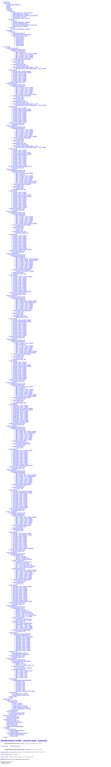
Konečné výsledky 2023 (18, 209)
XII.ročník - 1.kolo (20, 681)
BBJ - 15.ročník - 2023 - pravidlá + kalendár (26, 181)
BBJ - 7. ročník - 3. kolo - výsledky (24, 521)
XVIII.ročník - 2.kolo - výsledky (20, 407)
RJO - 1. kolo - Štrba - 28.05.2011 (24, 668)
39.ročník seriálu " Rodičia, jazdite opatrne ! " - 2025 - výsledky (31, 105)
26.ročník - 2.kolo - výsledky (20, 75)
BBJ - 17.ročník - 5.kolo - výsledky (24, 93)
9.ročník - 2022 (19, 230)
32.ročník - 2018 (20, 355)
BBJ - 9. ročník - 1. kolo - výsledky (24, 434)
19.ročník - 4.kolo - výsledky (20, 368)
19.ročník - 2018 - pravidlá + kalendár (22, 364)
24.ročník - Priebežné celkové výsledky (22, 154)
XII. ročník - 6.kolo (20, 688)
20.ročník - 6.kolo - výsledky (20, 329)
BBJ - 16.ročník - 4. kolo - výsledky (24, 133)
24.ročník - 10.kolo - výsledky (20, 165)
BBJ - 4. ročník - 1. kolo (21, 672)
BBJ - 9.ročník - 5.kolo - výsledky (24, 439)
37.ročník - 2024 (20, 139)
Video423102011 (20, 41)
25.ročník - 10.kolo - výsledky (20, 121)
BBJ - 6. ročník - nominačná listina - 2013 (26, 571)
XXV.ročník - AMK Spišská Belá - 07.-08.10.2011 (25, 25)
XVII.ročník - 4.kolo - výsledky (20, 455)
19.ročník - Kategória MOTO (20, 378)
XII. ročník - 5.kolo (20, 687)
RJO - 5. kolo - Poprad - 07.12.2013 (24, 567)
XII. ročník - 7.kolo (20, 689)
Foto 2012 (12, 11)
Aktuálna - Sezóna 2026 (12, 48)
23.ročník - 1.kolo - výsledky (20, 192)
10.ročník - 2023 (20, 188)
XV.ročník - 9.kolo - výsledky (20, 545)
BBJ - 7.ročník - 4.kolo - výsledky (24, 522)
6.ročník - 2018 (19, 358)
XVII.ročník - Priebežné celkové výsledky (23, 465)
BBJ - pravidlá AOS (20, 52)
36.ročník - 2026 (20, 60)
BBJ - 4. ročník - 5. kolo (21, 677)
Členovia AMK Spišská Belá (13, 4)
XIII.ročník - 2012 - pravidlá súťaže (24, 636)
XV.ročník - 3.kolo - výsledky (20, 537)
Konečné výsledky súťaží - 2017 (17, 423)
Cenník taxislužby (14, 731)
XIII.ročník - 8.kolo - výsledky (23, 647)
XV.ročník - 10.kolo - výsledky (20, 547)
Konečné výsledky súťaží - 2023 (17, 208)
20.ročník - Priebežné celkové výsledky (22, 321)
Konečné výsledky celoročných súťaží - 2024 (20, 166)
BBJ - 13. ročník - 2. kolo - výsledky (24, 262)
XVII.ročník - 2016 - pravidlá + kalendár (22, 450)
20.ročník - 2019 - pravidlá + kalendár (22, 320)
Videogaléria (10, 30)
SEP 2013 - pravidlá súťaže (22, 557)
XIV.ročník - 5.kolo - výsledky (20, 593)
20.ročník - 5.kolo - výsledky (20, 328)
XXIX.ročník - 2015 (21, 485)
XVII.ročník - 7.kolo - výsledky (20, 460)
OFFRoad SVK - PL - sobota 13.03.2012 (22, 12)
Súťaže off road (13, 651)
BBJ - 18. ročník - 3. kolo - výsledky (24, 57)
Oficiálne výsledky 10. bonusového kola (9, 752)
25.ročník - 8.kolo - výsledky (20, 118)
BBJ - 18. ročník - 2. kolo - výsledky (24, 56)
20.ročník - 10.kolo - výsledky (20, 335)
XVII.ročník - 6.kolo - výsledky (20, 458)
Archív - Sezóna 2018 (12, 339)
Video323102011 (20, 40)
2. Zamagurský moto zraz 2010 (17, 712)
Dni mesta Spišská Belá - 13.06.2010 (21, 29)
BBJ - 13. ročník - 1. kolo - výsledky (24, 261)
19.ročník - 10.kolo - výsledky (20, 377)
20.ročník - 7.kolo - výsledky (20, 330)
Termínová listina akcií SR (13, 718)
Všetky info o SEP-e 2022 (22, 233)
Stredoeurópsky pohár (18, 528)
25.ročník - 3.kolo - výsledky (20, 112)
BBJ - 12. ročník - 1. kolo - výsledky (24, 303)
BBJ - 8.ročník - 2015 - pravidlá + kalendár (26, 475)
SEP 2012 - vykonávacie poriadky (24, 612)
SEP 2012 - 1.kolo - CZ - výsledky (24, 616)
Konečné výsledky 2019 (18, 337)
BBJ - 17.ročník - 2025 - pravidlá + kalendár (26, 94)
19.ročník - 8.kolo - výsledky (20, 374)
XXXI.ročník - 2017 (21, 398)
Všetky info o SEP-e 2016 (22, 442)
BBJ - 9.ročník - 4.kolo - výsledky (24, 438)
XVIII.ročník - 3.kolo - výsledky (20, 411)
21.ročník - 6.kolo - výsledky (20, 284)
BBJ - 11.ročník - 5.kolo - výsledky (24, 349)
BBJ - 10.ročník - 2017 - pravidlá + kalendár (26, 394)
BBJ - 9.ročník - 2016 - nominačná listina (25, 432)
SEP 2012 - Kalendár (21, 609)
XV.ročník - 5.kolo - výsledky (20, 540)
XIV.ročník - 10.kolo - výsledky (20, 600)
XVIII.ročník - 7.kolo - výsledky (20, 416)
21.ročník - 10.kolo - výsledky (20, 290)
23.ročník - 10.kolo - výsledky (20, 207)
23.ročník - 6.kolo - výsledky (20, 201)
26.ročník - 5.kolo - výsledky (20, 79)
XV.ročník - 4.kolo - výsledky (20, 538)
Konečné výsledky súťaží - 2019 (17, 336)
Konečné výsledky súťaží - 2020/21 (18, 292)
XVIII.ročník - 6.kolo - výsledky (20, 415)
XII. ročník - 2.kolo (20, 682)
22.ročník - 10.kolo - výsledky (20, 248)
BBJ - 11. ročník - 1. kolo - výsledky (24, 343)
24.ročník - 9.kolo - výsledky (20, 163)
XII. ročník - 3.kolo (20, 684)
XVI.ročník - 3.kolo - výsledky (20, 496)
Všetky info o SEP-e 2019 (22, 317)
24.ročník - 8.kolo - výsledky (20, 162)
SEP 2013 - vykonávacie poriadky (24, 559)
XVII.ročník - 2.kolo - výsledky (20, 453)
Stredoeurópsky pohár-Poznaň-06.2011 (22, 34)
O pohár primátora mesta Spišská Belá (22, 634)
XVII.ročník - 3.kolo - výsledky (20, 454)
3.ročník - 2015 (19, 488)
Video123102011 (20, 37)
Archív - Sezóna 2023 (12, 169)
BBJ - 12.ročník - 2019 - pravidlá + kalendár (26, 301)
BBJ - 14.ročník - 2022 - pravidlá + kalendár (26, 223)
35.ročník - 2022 (20, 226)
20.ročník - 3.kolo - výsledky (20, 325)
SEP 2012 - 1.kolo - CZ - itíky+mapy (24, 613)
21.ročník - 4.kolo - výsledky (20, 281)
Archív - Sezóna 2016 (12, 426)
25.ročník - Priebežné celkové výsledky (22, 110)
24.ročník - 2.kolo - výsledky (20, 151)
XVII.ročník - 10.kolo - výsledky (20, 464)
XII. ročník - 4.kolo (20, 685)
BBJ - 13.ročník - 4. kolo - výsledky (24, 265)
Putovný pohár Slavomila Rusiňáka (15, 726)
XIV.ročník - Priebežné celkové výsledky (22, 601)
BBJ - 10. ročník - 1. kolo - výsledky (24, 386)
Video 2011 (12, 31)
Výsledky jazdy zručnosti (15, 746)
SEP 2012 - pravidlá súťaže (22, 610)
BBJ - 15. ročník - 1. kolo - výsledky (24, 173)
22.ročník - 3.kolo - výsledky (20, 238)
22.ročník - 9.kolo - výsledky (20, 246)
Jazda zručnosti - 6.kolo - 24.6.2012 (21, 18)
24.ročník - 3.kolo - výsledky (20, 155)
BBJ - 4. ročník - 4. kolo (21, 676)
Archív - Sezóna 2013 (12, 552)
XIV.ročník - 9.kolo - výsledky (20, 598)
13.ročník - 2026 (20, 63)
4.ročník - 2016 (19, 447)
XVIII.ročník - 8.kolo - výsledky (20, 417)
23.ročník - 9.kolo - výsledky (20, 205)
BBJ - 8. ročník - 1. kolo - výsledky (24, 477)
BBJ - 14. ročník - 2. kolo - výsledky (24, 218)
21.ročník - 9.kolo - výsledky (20, 288)
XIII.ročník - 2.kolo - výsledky (23, 639)
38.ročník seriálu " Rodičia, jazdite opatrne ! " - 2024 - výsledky (31, 147)
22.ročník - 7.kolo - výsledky (20, 243)
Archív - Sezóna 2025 (12, 83)
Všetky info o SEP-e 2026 (22, 65)
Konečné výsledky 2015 (18, 510)
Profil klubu (9, 8)
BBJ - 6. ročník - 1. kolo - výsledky (24, 572)
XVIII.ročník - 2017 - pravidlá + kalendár (23, 408)
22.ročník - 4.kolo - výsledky (20, 239)
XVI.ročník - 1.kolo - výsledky (20, 494)
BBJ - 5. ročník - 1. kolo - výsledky (24, 625)
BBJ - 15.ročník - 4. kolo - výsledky (24, 178)
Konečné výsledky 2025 (18, 124)
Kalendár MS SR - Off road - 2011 (21, 695)
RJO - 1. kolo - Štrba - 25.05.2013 (24, 564)
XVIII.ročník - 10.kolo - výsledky (21, 420)
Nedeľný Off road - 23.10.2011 (20, 26)
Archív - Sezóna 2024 (12, 125)
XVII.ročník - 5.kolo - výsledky (20, 457)
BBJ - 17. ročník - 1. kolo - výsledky (24, 87)
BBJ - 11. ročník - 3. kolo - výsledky (24, 347)
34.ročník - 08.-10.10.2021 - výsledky (25, 271)
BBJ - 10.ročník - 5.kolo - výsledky (24, 393)
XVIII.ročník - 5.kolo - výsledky (20, 413)
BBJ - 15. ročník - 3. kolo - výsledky (24, 177)
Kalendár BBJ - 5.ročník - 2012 (23, 624)
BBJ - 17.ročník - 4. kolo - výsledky (24, 91)
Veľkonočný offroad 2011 (19, 33)
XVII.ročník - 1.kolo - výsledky (20, 451)
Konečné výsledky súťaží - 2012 (17, 655)
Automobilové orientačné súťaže (17, 49)
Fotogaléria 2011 (14, 702)
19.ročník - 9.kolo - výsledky (20, 375)
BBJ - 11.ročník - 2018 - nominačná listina (26, 352)
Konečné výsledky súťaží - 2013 (17, 602)
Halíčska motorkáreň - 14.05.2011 (21, 707)
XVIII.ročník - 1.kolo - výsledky (20, 405)
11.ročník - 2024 (20, 141)
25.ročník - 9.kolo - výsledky (20, 120)
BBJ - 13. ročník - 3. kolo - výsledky (24, 264)
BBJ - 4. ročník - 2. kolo (21, 673)
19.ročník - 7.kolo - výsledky (20, 373)
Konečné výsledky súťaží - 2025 (17, 82)
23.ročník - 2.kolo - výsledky (20, 193)
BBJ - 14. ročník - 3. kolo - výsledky (24, 219)
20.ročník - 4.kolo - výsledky (20, 326)
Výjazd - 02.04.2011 (18, 704)
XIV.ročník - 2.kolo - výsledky (20, 589)
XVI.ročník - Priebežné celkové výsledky (22, 492)
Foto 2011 (12, 19)
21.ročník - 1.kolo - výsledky (20, 277)
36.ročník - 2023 (20, 185)
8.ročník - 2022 (19, 228)
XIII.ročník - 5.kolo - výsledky (23, 643)
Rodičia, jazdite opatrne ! (19, 514)
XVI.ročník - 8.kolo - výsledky (20, 503)
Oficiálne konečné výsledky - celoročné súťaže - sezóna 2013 (24, 740)
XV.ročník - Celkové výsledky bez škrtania (23, 548)
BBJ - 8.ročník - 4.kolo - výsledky (24, 481)
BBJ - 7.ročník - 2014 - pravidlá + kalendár (26, 517)
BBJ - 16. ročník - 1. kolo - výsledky (24, 129)
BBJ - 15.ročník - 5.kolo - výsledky (24, 180)
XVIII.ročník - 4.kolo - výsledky (20, 412)
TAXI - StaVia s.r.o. (11, 729)
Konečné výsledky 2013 (18, 604)
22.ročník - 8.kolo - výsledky (20, 245)
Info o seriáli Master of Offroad (20, 653)
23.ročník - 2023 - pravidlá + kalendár (22, 195)
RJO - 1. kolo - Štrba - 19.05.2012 (24, 620)
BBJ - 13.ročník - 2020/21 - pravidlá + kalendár (27, 258)
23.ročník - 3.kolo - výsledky (20, 197)
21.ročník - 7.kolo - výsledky (20, 286)
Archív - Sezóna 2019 (12, 295)
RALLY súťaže (13, 696)
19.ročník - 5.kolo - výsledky (20, 370)
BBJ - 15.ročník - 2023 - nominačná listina (26, 182)
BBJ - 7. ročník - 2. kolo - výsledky (24, 519)
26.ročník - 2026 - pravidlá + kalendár (22, 71)
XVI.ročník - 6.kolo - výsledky (20, 500)
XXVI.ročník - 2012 (21, 631)
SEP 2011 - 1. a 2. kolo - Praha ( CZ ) (25, 665)
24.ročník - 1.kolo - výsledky (20, 150)
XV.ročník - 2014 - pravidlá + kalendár (22, 533)
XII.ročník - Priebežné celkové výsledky (25, 691)
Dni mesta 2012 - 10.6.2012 (19, 16)
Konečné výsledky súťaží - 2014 (17, 549)
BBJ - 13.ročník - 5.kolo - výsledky (24, 267)
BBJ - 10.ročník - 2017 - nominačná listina (26, 396)
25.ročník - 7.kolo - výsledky (20, 117)
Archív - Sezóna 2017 (12, 382)
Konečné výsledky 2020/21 (19, 294)
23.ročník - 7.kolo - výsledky (20, 203)
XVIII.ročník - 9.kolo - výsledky (20, 419)
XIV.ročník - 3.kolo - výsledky (20, 590)
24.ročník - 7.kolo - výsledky (20, 161)
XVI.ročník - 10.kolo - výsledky (20, 506)
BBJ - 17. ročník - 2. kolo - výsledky (24, 88)
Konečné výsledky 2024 (18, 167)
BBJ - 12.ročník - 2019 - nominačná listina (26, 302)
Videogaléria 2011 (14, 710)
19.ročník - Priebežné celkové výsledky (22, 366)
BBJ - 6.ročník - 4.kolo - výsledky (24, 576)
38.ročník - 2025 (20, 97)
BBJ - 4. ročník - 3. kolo (21, 674)
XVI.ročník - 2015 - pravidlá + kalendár (22, 491)
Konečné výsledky (4, 746)
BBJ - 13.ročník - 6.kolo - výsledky (24, 268)
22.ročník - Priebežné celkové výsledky (22, 249)
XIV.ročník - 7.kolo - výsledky (20, 595)
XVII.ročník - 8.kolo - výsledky (20, 461)
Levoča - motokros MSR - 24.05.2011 (22, 708)
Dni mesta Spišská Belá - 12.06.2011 (21, 22)
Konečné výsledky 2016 (18, 468)
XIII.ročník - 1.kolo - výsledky (23, 638)
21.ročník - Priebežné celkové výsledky (22, 291)
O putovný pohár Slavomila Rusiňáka (22, 59)
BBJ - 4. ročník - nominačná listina (24, 670)
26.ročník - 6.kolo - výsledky (20, 80)
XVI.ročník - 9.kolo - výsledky (20, 504)
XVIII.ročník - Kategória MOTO (21, 422)
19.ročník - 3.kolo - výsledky (20, 367)
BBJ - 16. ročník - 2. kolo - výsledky (24, 131)
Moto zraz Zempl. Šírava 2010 (17, 714)
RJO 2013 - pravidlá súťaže (22, 563)
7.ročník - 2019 (19, 314)
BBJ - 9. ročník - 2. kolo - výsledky (24, 435)
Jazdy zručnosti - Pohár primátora (15, 722)
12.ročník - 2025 (20, 99)
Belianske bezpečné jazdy (19, 50)
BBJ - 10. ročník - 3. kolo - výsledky (24, 390)
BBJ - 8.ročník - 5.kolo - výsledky (24, 483)
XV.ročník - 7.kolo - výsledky (20, 542)
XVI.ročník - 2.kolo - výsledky (20, 495)
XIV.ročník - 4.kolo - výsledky (20, 591)
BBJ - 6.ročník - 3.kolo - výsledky (24, 575)
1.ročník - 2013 (19, 583)
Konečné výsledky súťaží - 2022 (17, 250)
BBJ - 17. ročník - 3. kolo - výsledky (24, 90)
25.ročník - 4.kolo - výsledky (20, 113)
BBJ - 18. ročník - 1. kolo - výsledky (24, 55)
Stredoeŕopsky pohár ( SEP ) (19, 64)
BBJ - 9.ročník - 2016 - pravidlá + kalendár (26, 431)
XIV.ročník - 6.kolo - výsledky (20, 594)
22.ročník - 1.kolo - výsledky (20, 235)
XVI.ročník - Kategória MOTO (20, 507)
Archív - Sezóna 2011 (12, 658)
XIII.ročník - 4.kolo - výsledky (23, 642)
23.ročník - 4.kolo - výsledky (20, 199)
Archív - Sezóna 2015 (12, 469)
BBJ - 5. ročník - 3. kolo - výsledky (24, 628)
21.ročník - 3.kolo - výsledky (20, 280)
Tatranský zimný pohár (18, 61)
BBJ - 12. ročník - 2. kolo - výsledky (24, 305)
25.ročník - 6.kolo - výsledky (20, 116)
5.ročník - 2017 (19, 401)
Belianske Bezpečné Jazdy (13, 721)
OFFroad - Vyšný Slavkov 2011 (20, 23)
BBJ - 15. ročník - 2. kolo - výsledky (24, 175)
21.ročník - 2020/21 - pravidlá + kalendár (22, 276)
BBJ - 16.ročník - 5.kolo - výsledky (24, 135)
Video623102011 (20, 44)
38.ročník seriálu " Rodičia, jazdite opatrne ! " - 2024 (25, 146)
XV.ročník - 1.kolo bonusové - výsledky (22, 534)
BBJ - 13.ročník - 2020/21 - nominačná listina (27, 260)
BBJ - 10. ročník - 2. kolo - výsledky (24, 389)
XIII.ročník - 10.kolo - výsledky (23, 650)
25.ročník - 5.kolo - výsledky (20, 114)
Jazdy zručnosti (13, 69)
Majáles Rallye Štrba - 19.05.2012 (21, 14)
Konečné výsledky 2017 (18, 424)
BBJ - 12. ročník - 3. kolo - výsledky (24, 306)
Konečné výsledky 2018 (18, 381)
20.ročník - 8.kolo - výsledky (20, 332)
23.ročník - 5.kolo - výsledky (20, 200)
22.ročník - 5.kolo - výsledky (20, 241)
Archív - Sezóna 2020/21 (13, 253)
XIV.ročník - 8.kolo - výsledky (20, 597)
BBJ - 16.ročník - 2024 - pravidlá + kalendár (26, 136)
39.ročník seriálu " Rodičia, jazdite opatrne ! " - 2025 (25, 103)
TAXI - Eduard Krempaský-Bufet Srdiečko (17, 733)
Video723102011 (20, 45)
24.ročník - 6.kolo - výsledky (20, 159)
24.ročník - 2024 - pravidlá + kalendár (22, 152)
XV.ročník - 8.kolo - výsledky (20, 544)
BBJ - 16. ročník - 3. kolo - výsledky (24, 132)
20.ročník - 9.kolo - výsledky (20, 333)
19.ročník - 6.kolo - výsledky (20, 371)
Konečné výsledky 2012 (18, 657)
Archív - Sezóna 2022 (12, 211)
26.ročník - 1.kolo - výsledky (20, 74)
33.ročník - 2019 (20, 311)
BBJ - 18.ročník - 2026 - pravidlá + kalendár (26, 53)
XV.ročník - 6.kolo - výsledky (20, 541)
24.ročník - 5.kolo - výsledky (20, 158)
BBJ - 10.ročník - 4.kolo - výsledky (24, 392)
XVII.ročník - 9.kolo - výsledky (20, 462)
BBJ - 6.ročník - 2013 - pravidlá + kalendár (26, 570)
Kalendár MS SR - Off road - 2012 (21, 654)
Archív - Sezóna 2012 (12, 605)
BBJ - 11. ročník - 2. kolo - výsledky (24, 345)
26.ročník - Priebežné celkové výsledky (22, 72)
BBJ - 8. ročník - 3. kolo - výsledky (24, 480)
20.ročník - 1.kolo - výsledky (20, 322)
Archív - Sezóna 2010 (12, 711)
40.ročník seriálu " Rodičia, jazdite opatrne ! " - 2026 (25, 67)
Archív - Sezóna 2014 (12, 511)
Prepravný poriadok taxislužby (17, 730)
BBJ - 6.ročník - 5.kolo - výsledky (24, 578)
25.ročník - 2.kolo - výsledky (20, 108)
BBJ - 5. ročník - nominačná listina (24, 623)
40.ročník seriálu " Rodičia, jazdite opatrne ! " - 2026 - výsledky (31, 68)
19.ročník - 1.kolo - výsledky (20, 362)
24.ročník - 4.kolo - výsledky (20, 156)
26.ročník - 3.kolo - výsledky (20, 76)
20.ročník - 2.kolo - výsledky (20, 324)
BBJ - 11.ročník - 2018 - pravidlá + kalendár (26, 351)
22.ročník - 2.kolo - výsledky (20, 237)
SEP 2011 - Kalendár (21, 663)
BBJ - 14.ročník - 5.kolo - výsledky (24, 222)
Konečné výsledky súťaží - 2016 (17, 466)
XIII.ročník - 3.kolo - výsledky (23, 640)
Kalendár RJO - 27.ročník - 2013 (23, 562)
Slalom (11, 697)
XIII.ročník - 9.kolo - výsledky (23, 648)
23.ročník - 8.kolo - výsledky (20, 204)
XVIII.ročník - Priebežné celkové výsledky (23, 409)
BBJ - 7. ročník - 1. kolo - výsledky (24, 518)
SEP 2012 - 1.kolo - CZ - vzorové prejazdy (26, 615)
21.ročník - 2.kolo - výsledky (20, 279)
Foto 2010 (12, 27)
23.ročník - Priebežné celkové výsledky (22, 196)
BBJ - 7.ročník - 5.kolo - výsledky (24, 523)
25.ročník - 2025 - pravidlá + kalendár (22, 109)
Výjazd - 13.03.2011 (18, 703)
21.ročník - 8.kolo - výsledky (20, 287)
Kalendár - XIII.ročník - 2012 (23, 635)
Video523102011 (20, 42)
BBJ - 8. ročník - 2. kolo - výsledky (24, 479)
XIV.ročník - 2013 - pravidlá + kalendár (22, 586)
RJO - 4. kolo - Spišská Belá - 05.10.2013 (26, 566)
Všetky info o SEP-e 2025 (22, 144)
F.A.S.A (8, 761)
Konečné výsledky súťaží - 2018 (17, 379)
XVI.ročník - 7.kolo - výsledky (20, 502)
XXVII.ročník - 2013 (21, 581)
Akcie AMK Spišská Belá (13, 716)
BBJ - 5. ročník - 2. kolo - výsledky (24, 627)
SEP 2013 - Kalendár (21, 556)
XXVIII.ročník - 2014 (21, 526)
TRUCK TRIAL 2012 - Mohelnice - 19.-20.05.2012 (25, 15)
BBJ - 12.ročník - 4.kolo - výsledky (24, 307)
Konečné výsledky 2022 (18, 252)
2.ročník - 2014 (19, 530)
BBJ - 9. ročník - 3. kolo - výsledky (24, 436)
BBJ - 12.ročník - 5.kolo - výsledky (24, 309)
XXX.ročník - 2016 (20, 445)
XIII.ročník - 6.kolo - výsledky (23, 644)
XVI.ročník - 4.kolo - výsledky (20, 498)
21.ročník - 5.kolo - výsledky (20, 283)
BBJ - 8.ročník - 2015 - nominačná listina (25, 476)
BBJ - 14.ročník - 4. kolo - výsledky (24, 220)
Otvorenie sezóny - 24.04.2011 (20, 706)
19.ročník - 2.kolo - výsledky (20, 363)
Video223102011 (20, 38)
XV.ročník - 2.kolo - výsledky (20, 536)
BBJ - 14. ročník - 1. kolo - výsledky (24, 216)
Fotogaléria (9, 10)
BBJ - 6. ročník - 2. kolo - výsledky (24, 574)
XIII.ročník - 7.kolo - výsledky (23, 646)
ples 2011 (15, 21)
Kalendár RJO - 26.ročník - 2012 (23, 619)
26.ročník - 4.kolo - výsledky (20, 78)
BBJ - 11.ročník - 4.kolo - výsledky (24, 348)
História (8, 7)
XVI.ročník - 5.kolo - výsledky (20, 499)
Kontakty (9, 6)
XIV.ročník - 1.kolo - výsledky (20, 587)
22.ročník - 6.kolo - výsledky (20, 242)
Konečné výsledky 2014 (18, 551)
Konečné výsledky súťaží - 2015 (17, 508)
